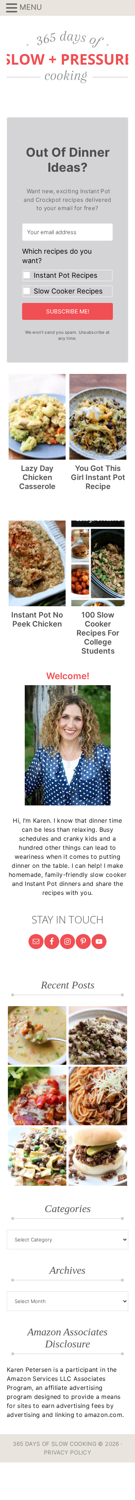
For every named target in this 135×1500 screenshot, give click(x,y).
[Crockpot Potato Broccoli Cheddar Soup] (37, 1035)
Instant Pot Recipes (66, 275)
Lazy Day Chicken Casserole (37, 477)
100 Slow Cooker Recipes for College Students (97, 632)
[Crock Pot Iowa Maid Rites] (98, 1156)
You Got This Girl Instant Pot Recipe (98, 477)
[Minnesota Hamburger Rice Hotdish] (98, 1035)
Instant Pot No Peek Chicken (37, 619)
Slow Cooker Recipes (68, 291)
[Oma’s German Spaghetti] (98, 1096)
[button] (67, 272)
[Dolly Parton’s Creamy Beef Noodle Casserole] (37, 1156)
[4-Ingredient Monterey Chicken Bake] (37, 1096)
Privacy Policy (67, 1452)
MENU (31, 7)
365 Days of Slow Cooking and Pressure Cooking (67, 57)
